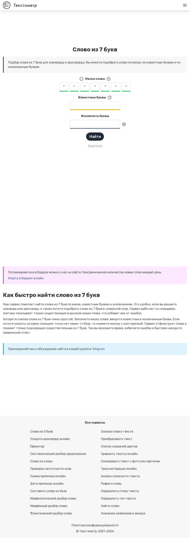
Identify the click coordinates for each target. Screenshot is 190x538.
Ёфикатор (37, 446)
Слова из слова (41, 461)
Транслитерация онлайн (119, 468)
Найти (95, 136)
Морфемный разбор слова (48, 506)
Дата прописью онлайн (47, 483)
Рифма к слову (111, 483)
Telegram (98, 349)
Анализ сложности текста (120, 476)
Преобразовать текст (116, 439)
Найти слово (110, 506)
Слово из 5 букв (41, 431)
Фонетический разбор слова (51, 513)
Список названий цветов (119, 446)
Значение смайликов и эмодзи (123, 513)
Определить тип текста (118, 498)
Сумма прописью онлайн (48, 476)
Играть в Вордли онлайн (26, 278)
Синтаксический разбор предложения (58, 454)
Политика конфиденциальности (95, 525)
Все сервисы (95, 422)
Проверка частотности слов (50, 468)
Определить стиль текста (120, 491)
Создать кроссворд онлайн (50, 439)
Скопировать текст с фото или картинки (130, 461)
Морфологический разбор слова (53, 498)
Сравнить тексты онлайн (119, 454)
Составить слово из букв (48, 491)
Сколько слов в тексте (117, 431)
